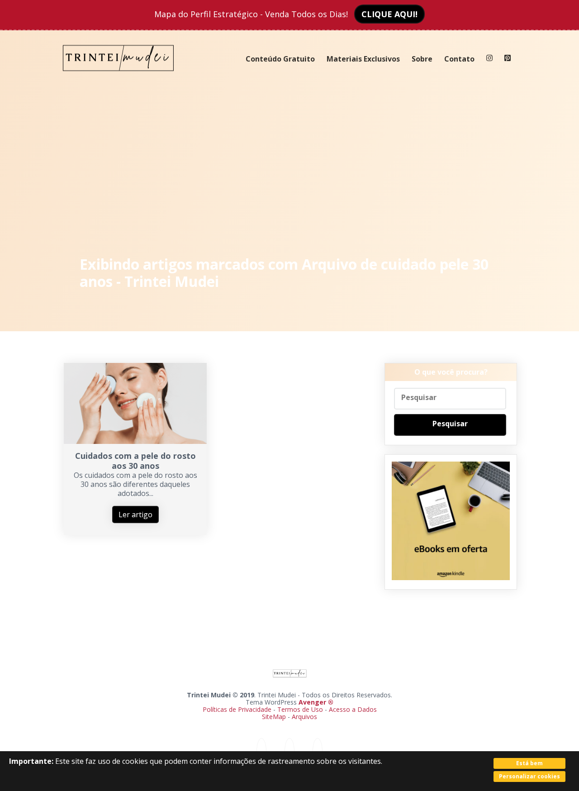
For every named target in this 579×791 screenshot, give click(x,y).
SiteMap (275, 716)
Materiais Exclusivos (363, 59)
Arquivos (304, 716)
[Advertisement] (289, 167)
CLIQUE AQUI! (389, 14)
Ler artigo (135, 514)
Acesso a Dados (353, 709)
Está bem (529, 763)
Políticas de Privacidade (237, 709)
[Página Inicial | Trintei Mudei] (118, 78)
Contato (459, 59)
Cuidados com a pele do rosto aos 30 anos (135, 460)
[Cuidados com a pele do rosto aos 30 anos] (135, 441)
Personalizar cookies (529, 776)
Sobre (422, 59)
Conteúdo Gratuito (280, 59)
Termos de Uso (300, 709)
